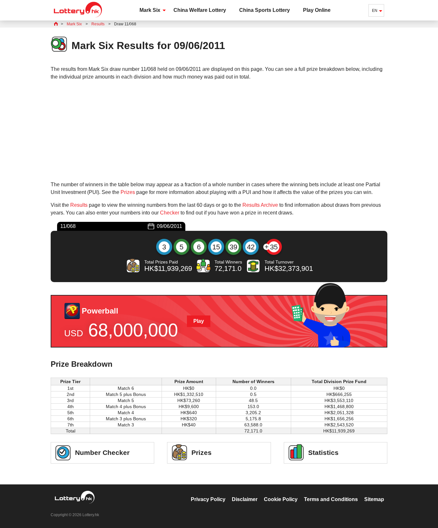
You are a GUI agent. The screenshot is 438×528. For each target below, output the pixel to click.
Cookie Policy (281, 499)
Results (79, 205)
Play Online (317, 10)
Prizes (128, 192)
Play (198, 321)
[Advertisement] (219, 131)
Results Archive (260, 205)
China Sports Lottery (264, 10)
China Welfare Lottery (199, 10)
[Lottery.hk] (78, 17)
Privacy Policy (208, 499)
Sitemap (374, 499)
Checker (169, 212)
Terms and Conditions (331, 499)
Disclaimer (244, 499)
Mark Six (149, 10)
